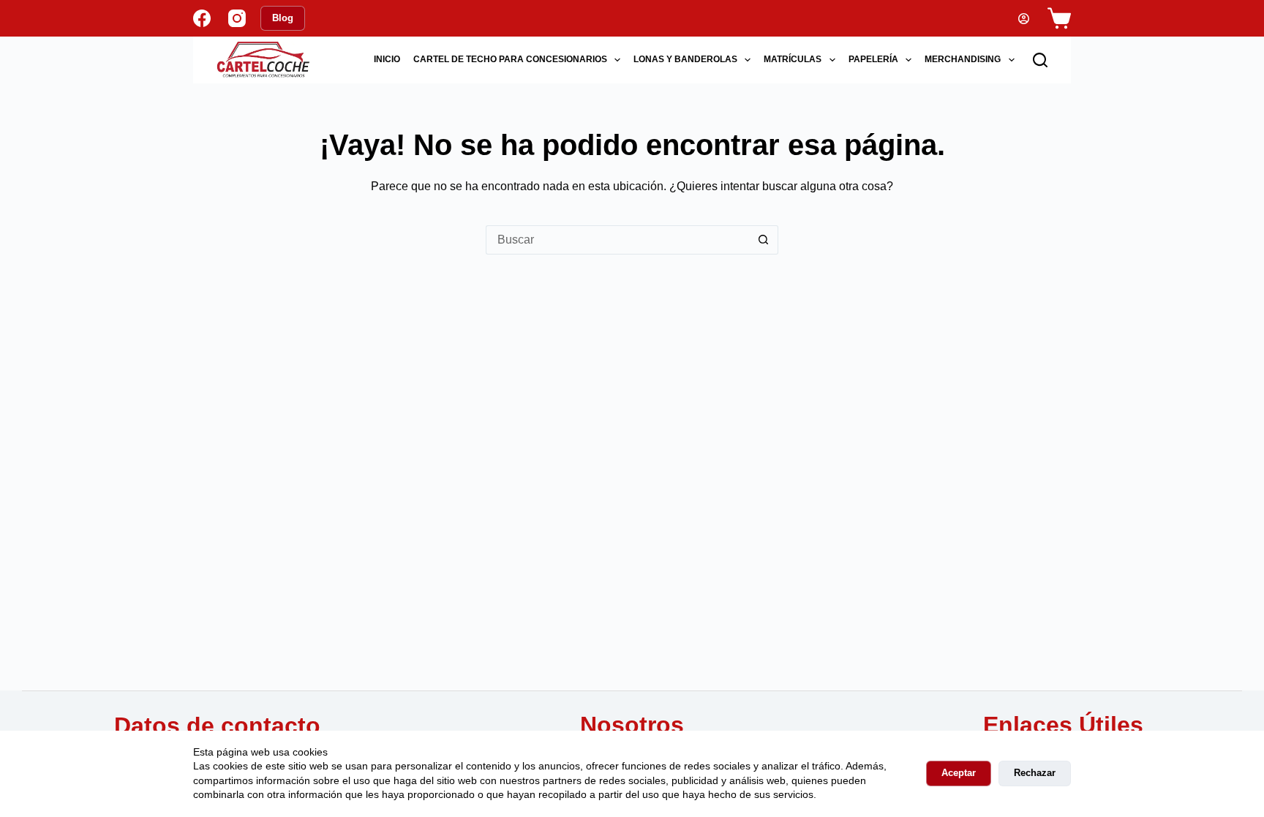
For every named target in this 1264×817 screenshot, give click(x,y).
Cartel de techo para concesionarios (510, 59)
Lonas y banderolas (685, 59)
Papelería (873, 59)
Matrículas (792, 59)
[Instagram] (237, 18)
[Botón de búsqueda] (763, 240)
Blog (282, 17)
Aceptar (958, 772)
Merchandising (963, 59)
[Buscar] (1040, 60)
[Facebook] (202, 18)
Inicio (387, 59)
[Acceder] (1023, 18)
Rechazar (1035, 772)
